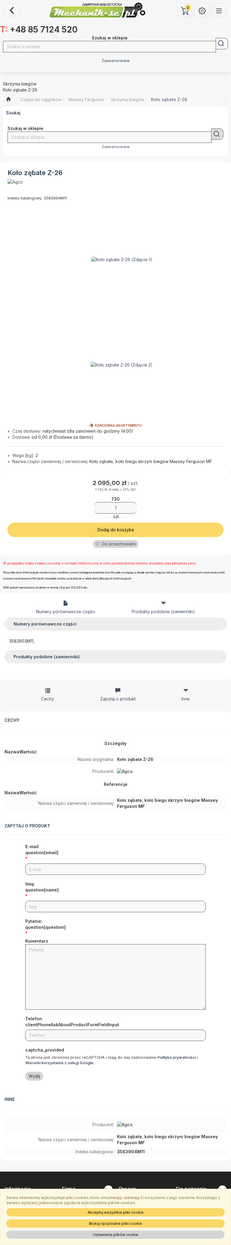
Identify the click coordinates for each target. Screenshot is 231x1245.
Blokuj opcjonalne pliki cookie (115, 1223)
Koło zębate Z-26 (169, 99)
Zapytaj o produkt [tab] (118, 698)
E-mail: (41, 849)
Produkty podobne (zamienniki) (163, 611)
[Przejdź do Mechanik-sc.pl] (8, 99)
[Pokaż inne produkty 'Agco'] (15, 182)
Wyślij (34, 1076)
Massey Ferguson (86, 99)
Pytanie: (45, 924)
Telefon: (72, 1021)
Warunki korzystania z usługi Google (59, 1063)
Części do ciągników (41, 99)
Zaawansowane (116, 61)
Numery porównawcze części (65, 611)
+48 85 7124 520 (39, 29)
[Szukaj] (222, 43)
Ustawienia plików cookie (115, 1234)
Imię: (42, 886)
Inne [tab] (185, 698)
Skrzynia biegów (127, 99)
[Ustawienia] (202, 10)
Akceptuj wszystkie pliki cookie (115, 1212)
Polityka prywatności (176, 1057)
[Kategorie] (218, 10)
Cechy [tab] (47, 698)
